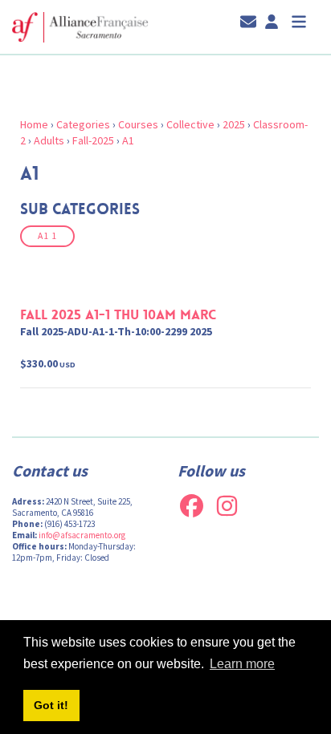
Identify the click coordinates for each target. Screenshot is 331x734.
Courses (138, 124)
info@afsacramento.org (82, 535)
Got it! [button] (51, 705)
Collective (190, 124)
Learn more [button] (242, 664)
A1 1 (47, 235)
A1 (128, 140)
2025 (234, 124)
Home (34, 124)
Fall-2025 (93, 140)
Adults (49, 140)
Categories (83, 124)
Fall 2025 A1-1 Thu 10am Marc (118, 315)
